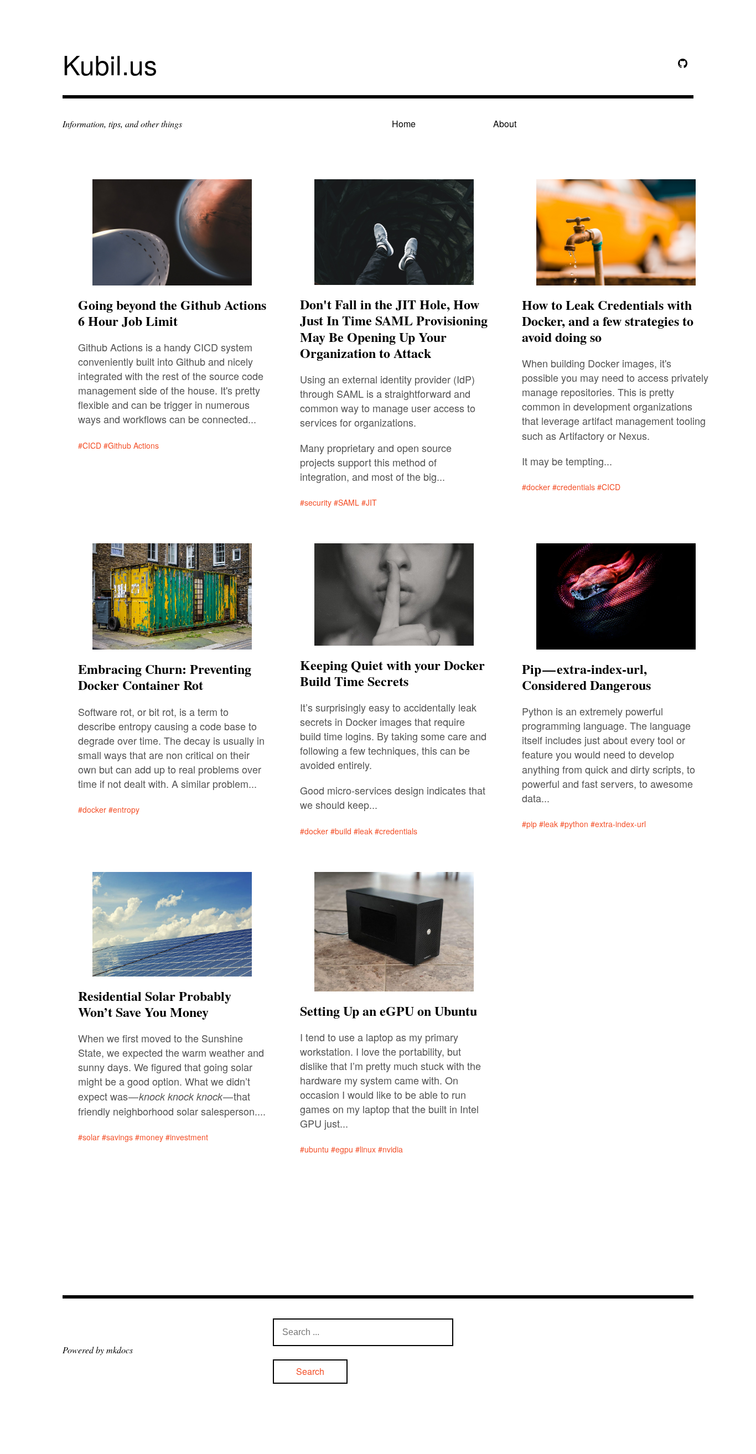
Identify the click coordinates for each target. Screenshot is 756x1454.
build (343, 831)
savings (119, 1137)
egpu (344, 1149)
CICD (91, 445)
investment (189, 1137)
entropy (126, 809)
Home (404, 123)
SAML (348, 502)
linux (368, 1149)
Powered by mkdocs (98, 1350)
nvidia (392, 1149)
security (318, 502)
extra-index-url (620, 823)
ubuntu (316, 1149)
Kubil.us (110, 64)
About (504, 123)
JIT (371, 502)
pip (531, 823)
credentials (576, 486)
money (151, 1137)
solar (91, 1137)
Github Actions (133, 445)
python (576, 823)
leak (365, 831)
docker (538, 486)
